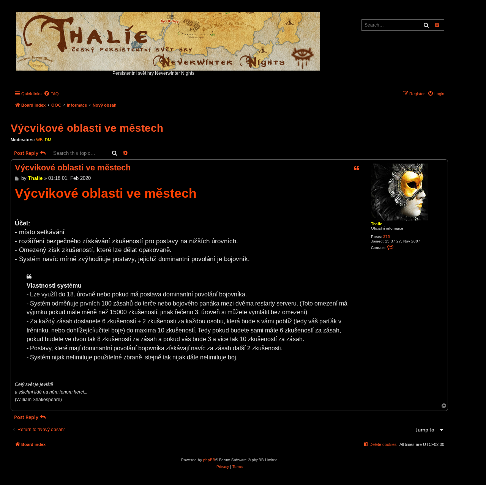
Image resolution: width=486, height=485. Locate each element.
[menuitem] (51, 93)
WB (39, 139)
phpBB (209, 460)
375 (386, 237)
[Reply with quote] (356, 168)
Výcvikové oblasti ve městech (87, 128)
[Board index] (169, 39)
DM (48, 139)
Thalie (376, 224)
